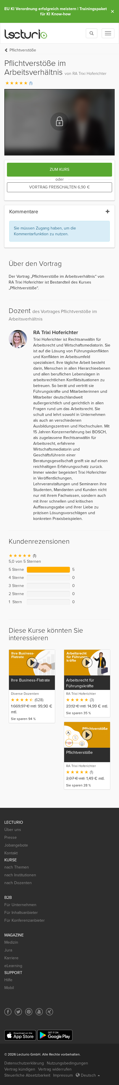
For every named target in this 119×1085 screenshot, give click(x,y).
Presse (10, 837)
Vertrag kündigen (19, 1069)
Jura (8, 950)
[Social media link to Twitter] (18, 1011)
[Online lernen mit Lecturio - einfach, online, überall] (26, 33)
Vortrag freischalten (59, 187)
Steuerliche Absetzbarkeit (27, 1075)
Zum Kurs (59, 169)
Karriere (11, 958)
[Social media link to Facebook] (8, 1011)
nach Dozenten (18, 882)
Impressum (63, 1075)
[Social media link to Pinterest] (28, 1011)
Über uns (12, 829)
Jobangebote (16, 845)
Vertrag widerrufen (55, 1069)
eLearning (13, 965)
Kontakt (11, 853)
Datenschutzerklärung (24, 1063)
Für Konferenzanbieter (24, 920)
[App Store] (20, 1035)
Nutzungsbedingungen (67, 1063)
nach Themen (16, 867)
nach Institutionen (20, 875)
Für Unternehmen (20, 904)
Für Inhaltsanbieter (21, 912)
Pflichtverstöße (23, 50)
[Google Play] (54, 1035)
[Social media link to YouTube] (39, 1011)
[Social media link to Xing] (49, 1011)
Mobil (9, 987)
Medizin (11, 942)
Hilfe (8, 979)
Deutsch (88, 1075)
